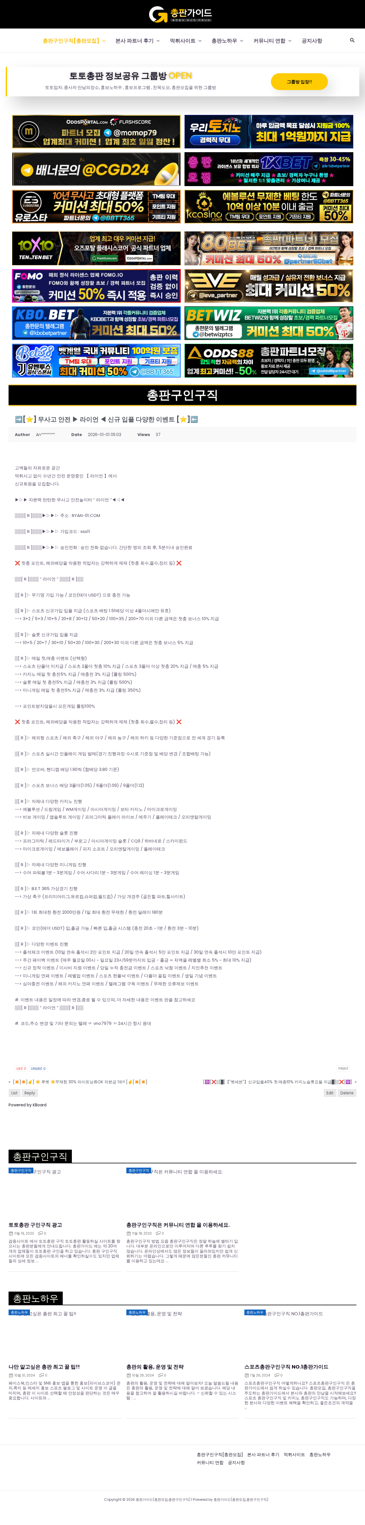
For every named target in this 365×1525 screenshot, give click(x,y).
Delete (347, 1093)
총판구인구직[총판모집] (71, 40)
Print (343, 1068)
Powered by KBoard (27, 1105)
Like (21, 1068)
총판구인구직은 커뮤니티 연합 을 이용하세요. (178, 1224)
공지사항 (312, 40)
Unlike (38, 1068)
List (14, 1093)
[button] (102, 40)
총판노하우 (224, 40)
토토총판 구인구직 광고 (35, 1224)
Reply (30, 1093)
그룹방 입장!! (299, 81)
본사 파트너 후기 (134, 40)
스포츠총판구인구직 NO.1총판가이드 (286, 1366)
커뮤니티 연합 (269, 40)
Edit (330, 1093)
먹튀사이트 (183, 40)
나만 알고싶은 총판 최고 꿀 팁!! (44, 1366)
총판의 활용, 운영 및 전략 (155, 1366)
